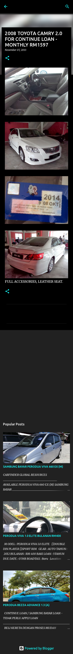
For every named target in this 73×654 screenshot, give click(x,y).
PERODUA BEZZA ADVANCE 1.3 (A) (26, 605)
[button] (7, 58)
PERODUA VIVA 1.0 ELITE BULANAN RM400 (32, 535)
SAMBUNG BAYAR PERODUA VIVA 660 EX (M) (33, 466)
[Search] (67, 6)
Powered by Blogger (39, 648)
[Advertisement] (36, 373)
